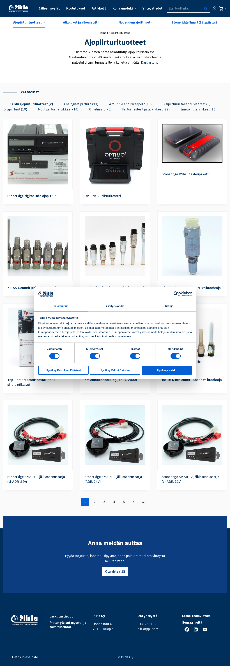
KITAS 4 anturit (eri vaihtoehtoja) (31, 288)
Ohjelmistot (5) (100, 109)
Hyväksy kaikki (166, 370)
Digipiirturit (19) (15, 109)
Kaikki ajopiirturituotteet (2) (32, 104)
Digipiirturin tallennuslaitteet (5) (186, 104)
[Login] (214, 8)
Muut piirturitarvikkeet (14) (58, 109)
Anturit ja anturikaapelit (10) (130, 104)
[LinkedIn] (195, 629)
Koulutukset (75, 8)
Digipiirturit (149, 62)
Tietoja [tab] (169, 305)
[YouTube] (204, 629)
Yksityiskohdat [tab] (115, 305)
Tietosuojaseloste (25, 657)
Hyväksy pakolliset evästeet (63, 370)
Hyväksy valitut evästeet (115, 370)
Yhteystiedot (152, 8)
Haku (206, 8)
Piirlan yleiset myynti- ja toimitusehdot (68, 625)
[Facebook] (186, 629)
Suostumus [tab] (61, 305)
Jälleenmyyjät (49, 8)
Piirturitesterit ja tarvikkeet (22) (146, 109)
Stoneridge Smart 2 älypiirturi (194, 22)
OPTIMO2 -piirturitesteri (102, 196)
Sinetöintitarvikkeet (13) (198, 109)
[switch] (95, 356)
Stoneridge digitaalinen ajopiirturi (31, 196)
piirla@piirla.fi (147, 629)
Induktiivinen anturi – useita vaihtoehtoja (192, 380)
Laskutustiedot (61, 616)
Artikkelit (99, 8)
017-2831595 (147, 624)
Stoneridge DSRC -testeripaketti (185, 174)
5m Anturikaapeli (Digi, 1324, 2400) (110, 380)
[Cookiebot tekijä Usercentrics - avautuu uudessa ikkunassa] (176, 294)
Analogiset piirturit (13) (81, 104)
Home (102, 32)
